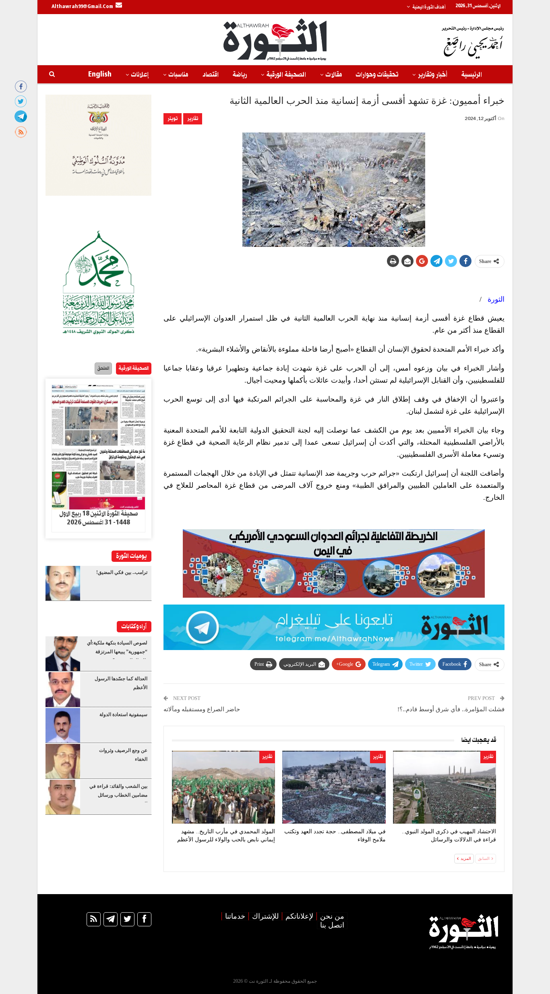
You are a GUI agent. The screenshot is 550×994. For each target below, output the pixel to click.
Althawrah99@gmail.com (82, 6)
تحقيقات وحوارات (377, 74)
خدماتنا (235, 916)
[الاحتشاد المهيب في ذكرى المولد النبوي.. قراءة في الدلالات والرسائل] (444, 787)
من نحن (332, 916)
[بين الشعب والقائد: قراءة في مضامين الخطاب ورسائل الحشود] (62, 797)
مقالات (334, 74)
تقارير (192, 118)
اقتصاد (210, 74)
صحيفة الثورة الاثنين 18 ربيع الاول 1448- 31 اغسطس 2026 (99, 518)
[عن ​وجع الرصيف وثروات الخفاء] (62, 761)
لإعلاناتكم (299, 916)
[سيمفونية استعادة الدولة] (62, 725)
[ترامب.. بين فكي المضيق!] (62, 583)
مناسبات (178, 74)
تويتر (172, 118)
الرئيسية (471, 74)
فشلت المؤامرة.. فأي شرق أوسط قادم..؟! (451, 709)
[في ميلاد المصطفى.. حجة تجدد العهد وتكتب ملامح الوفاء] (333, 787)
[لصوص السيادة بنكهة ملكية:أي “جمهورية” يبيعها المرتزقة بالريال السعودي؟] (62, 653)
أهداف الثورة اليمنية (428, 7)
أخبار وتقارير (432, 74)
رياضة (240, 74)
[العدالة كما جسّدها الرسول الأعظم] (62, 689)
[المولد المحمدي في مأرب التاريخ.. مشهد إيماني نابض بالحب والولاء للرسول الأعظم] (223, 787)
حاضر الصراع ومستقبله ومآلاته (201, 709)
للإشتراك (265, 916)
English (100, 74)
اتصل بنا (332, 925)
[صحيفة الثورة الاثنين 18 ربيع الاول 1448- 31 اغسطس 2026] (98, 447)
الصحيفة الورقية (286, 74)
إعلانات (140, 74)
